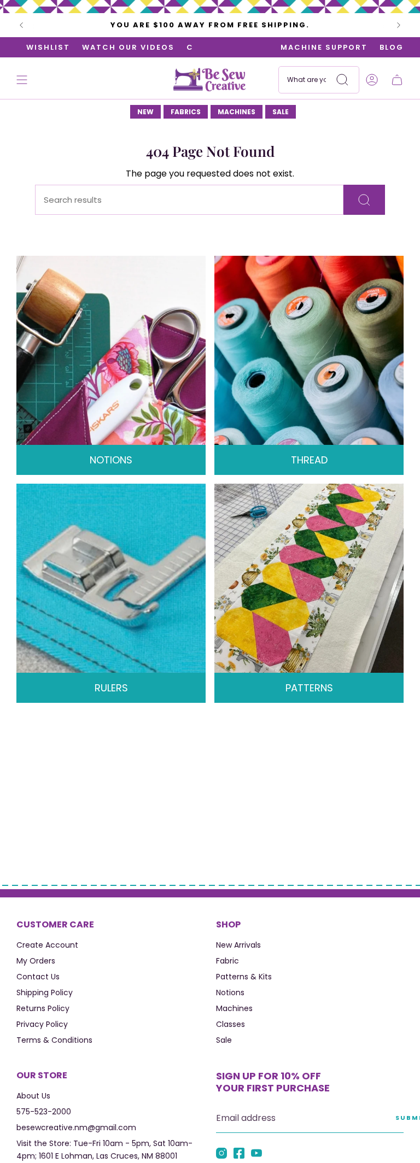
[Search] (342, 79)
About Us (33, 1095)
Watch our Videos (99, 47)
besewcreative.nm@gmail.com (76, 1127)
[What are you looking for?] (364, 200)
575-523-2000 (43, 1111)
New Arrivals (238, 944)
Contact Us (38, 976)
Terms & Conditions (54, 1040)
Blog (392, 47)
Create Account (47, 944)
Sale (224, 1040)
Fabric (227, 960)
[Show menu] (22, 79)
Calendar (181, 47)
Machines (234, 1008)
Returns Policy (42, 1008)
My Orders (35, 960)
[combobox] (319, 80)
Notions (230, 992)
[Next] (399, 25)
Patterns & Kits (244, 976)
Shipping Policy (44, 992)
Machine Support (324, 47)
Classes (230, 1024)
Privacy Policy (42, 1024)
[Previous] (21, 25)
